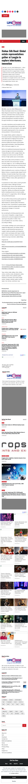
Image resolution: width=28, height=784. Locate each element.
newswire (17, 713)
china (17, 272)
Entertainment (18, 699)
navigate (8, 279)
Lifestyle (3, 326)
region (3, 281)
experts (3, 275)
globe (21, 711)
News (3, 704)
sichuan (9, 281)
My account (5, 744)
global (19, 275)
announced (4, 711)
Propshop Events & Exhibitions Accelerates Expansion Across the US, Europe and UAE (10, 329)
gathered (15, 275)
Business (11, 699)
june (14, 277)
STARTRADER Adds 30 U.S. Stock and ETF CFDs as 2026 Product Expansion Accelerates (10, 337)
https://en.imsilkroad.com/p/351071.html (12, 241)
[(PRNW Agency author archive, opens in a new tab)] (3, 85)
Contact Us (4, 739)
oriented (12, 279)
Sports (3, 430)
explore (7, 275)
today (22, 713)
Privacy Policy (5, 746)
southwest (14, 281)
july (7, 713)
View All (24, 307)
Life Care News (14, 760)
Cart (3, 735)
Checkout (4, 737)
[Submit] (24, 725)
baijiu (10, 272)
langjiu (20, 277)
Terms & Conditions (7, 752)
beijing (13, 272)
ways (18, 281)
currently (8, 274)
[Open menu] (2, 41)
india (3, 713)
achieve (6, 272)
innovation (9, 277)
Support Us (4, 750)
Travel (6, 326)
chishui (20, 272)
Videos (22, 704)
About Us (4, 733)
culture (3, 274)
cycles (11, 274)
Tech (2, 310)
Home (3, 743)
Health (3, 342)
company (11, 711)
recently (20, 279)
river (6, 281)
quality (16, 279)
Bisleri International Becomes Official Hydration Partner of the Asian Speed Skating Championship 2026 (9, 321)
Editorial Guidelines (7, 741)
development (17, 274)
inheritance (4, 277)
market (3, 279)
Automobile (4, 481)
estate (22, 274)
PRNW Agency (9, 84)
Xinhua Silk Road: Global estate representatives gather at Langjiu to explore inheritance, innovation (13, 266)
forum (11, 275)
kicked (17, 277)
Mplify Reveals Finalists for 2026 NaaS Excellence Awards (9, 313)
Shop (3, 748)
